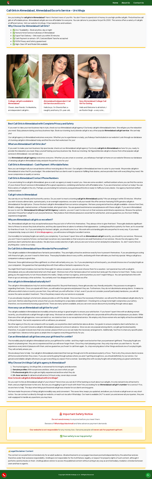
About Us (126, 3)
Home (115, 3)
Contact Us (138, 3)
